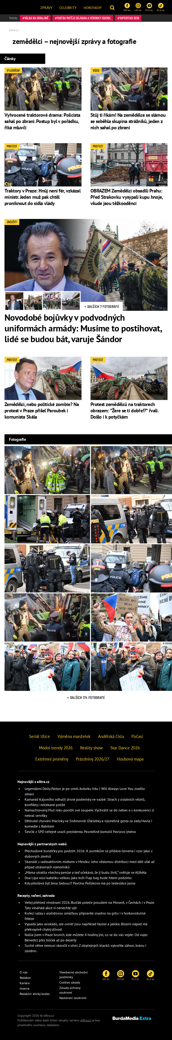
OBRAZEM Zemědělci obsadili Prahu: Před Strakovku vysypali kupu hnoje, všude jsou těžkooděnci (126, 197)
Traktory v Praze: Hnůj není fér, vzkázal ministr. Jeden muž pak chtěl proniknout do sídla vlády (42, 197)
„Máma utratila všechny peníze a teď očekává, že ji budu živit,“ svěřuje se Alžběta (85, 872)
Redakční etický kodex (35, 994)
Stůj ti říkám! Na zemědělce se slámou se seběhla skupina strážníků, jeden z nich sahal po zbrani (128, 121)
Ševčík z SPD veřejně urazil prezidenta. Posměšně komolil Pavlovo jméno (80, 831)
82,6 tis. (161, 10)
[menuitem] (46, 7)
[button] (113, 7)
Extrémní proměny (51, 759)
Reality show (91, 747)
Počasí (137, 736)
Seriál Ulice (39, 736)
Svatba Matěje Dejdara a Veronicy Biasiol (84, 18)
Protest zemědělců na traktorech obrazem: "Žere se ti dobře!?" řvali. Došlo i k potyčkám (124, 410)
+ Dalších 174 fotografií (86, 697)
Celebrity (68, 7)
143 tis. (138, 10)
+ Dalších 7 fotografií (101, 306)
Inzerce (24, 988)
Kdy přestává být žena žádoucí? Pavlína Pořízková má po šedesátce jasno (80, 883)
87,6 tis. (149, 10)
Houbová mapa (130, 759)
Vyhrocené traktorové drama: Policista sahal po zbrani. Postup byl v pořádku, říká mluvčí (42, 121)
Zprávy (46, 7)
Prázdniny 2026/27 (92, 759)
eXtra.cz (85, 1020)
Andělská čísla (111, 736)
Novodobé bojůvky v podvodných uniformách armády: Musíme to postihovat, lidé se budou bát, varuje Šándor (82, 328)
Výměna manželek (74, 736)
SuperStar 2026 (129, 18)
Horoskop (92, 7)
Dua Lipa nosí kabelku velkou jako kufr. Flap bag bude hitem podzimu (78, 878)
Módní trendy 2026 (56, 747)
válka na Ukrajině (36, 18)
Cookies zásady (69, 982)
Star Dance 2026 (125, 747)
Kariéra (25, 983)
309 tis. (127, 10)
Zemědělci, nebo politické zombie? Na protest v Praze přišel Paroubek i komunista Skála (41, 410)
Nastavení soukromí (72, 998)
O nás (24, 972)
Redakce (25, 978)
